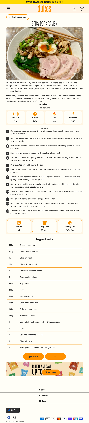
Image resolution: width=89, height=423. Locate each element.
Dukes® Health (18, 422)
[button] (7, 8)
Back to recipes (19, 17)
